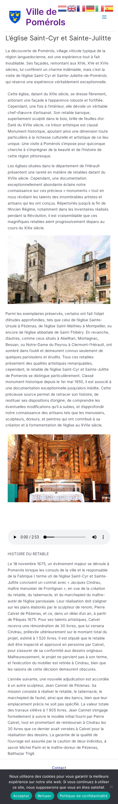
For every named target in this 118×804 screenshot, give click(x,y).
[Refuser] (111, 786)
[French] (81, 8)
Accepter (21, 796)
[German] (90, 8)
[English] (72, 8)
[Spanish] (109, 8)
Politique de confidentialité (84, 796)
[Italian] (100, 8)
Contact (59, 768)
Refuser (45, 796)
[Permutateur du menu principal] (104, 17)
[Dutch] (62, 8)
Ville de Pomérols (46, 16)
